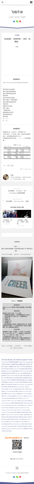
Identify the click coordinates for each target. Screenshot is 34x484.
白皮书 (9, 396)
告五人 (19, 366)
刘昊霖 (25, 414)
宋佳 (5, 398)
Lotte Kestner (17, 414)
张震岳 (13, 373)
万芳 (6, 384)
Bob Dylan (5, 405)
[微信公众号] (17, 21)
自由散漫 (14, 396)
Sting (20, 407)
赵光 (16, 375)
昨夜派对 (13, 380)
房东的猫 (3, 417)
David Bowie (4, 380)
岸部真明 (23, 412)
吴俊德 (6, 421)
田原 (29, 405)
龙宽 (7, 431)
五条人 (15, 366)
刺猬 (26, 369)
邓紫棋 (20, 417)
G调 (8, 165)
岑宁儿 (9, 380)
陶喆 (5, 373)
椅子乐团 (24, 403)
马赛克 (19, 398)
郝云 (11, 391)
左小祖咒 (5, 386)
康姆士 (14, 398)
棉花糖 (24, 373)
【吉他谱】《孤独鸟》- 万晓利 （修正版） (23, 222)
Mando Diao (24, 410)
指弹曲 (25, 382)
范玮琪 (29, 417)
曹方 (4, 384)
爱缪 (16, 403)
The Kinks (12, 410)
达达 (20, 369)
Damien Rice (4, 362)
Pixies (9, 410)
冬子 (6, 419)
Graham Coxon (24, 384)
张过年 (12, 384)
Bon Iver (20, 410)
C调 (2, 360)
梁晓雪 (3, 414)
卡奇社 (8, 400)
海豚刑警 (19, 393)
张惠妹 (10, 417)
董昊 (32, 428)
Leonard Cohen (20, 428)
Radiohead (27, 380)
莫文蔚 (14, 371)
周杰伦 (30, 377)
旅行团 (22, 382)
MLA (22, 396)
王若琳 (29, 382)
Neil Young (14, 382)
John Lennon (9, 371)
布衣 (29, 384)
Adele (30, 414)
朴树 (28, 369)
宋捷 (2, 393)
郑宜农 (11, 369)
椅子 (17, 398)
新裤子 (17, 362)
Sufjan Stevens (12, 421)
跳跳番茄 (26, 428)
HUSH (22, 407)
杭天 (31, 369)
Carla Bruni (24, 398)
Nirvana (18, 384)
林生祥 (22, 377)
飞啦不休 (17, 12)
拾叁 (9, 384)
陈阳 (30, 412)
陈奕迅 (18, 377)
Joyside (28, 396)
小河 (7, 375)
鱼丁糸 (16, 410)
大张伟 (22, 424)
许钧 (13, 405)
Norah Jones (14, 393)
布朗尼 (29, 400)
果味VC (27, 412)
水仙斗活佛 (10, 426)
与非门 (15, 405)
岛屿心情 (30, 424)
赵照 (19, 389)
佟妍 (24, 375)
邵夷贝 (22, 419)
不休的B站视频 (17, 452)
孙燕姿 (18, 380)
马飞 (23, 362)
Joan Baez (10, 382)
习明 (26, 389)
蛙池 (8, 373)
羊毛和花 (3, 431)
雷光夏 (10, 398)
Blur (22, 393)
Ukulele (4, 377)
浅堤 (29, 410)
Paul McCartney (19, 373)
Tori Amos (7, 391)
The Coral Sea (4, 426)
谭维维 (12, 419)
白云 (20, 419)
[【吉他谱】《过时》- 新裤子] (10, 214)
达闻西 (27, 375)
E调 (8, 360)
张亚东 (11, 377)
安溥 (4, 364)
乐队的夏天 (20, 426)
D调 (14, 360)
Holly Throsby (25, 391)
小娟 (26, 386)
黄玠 (17, 419)
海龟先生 (29, 366)
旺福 (31, 371)
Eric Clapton (16, 407)
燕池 (12, 386)
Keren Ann (16, 369)
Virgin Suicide (8, 428)
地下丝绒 (9, 405)
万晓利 (30, 360)
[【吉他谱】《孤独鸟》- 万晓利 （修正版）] (24, 214)
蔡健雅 (11, 366)
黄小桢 (28, 389)
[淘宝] (20, 21)
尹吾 (27, 400)
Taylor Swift (18, 396)
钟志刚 (16, 389)
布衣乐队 (22, 389)
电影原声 (25, 360)
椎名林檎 (5, 382)
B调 (26, 366)
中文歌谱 (17, 35)
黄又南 (13, 391)
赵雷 (24, 364)
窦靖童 (13, 403)
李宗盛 (11, 412)
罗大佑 (3, 369)
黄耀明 (5, 393)
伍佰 (10, 373)
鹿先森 (14, 417)
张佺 (23, 417)
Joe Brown (23, 400)
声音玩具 (7, 369)
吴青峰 (29, 393)
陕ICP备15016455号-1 (17, 459)
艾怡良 (25, 424)
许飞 (19, 382)
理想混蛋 (25, 426)
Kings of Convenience (25, 371)
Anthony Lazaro (13, 400)
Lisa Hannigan (21, 386)
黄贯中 (22, 405)
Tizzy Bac (9, 393)
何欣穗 (9, 431)
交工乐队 (28, 403)
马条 (15, 419)
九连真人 (15, 426)
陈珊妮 (20, 364)
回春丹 (3, 396)
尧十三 (6, 396)
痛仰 (8, 377)
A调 (16, 360)
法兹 (8, 398)
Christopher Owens (5, 412)
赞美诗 (26, 421)
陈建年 (16, 391)
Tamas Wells (21, 421)
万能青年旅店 (15, 364)
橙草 (10, 424)
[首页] (14, 21)
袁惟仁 (25, 417)
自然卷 (9, 386)
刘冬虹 (18, 400)
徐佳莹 (17, 421)
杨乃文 (15, 386)
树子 (9, 364)
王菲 (20, 362)
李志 (7, 364)
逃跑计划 (3, 371)
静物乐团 (19, 403)
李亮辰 (7, 417)
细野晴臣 (19, 412)
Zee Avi (18, 424)
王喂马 (20, 391)
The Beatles (28, 362)
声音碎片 (28, 364)
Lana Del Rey (13, 428)
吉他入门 (6, 366)
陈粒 (17, 417)
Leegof (14, 377)
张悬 (12, 165)
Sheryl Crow (11, 389)
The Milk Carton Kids (9, 414)
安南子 (21, 414)
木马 (28, 426)
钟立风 (19, 405)
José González (6, 407)
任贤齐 (15, 412)
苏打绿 (23, 366)
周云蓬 (28, 373)
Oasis (29, 428)
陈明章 (8, 419)
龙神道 (25, 396)
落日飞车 (26, 419)
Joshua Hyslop (14, 424)
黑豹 (28, 414)
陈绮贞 (20, 360)
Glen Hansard (12, 375)
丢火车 (29, 391)
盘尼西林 (26, 377)
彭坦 (2, 373)
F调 (10, 362)
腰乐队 (17, 371)
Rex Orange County (7, 403)
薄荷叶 (7, 389)
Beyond (26, 405)
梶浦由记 (6, 424)
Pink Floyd (26, 393)
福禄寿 (23, 369)
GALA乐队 (20, 375)
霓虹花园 (22, 380)
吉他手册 (17, 346)
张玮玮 (13, 362)
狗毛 (15, 384)
